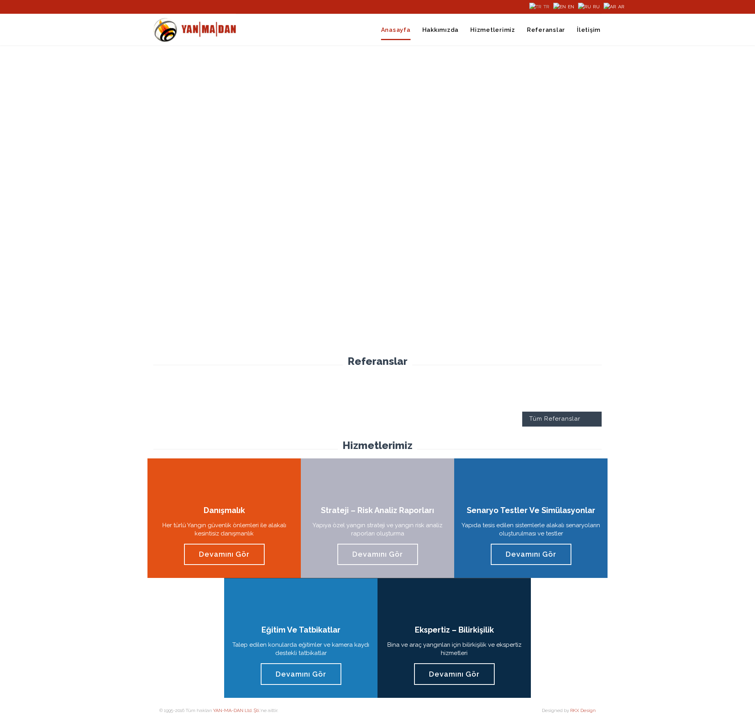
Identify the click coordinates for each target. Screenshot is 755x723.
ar (621, 6)
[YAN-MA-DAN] (194, 29)
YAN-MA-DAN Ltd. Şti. (236, 710)
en (571, 6)
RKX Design (583, 710)
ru (596, 6)
